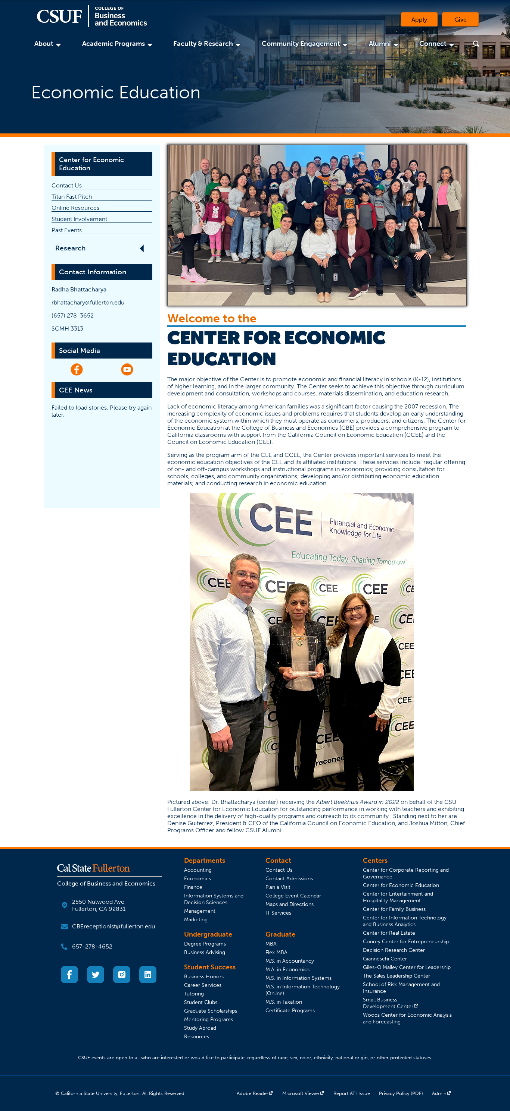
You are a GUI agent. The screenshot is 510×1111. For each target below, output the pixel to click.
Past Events (67, 230)
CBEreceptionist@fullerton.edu (113, 926)
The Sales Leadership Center (396, 975)
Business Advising (204, 952)
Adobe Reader (255, 1093)
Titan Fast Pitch (72, 196)
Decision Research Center (394, 950)
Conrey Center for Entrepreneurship (406, 941)
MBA (271, 943)
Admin (441, 1093)
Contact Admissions (289, 878)
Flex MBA (276, 952)
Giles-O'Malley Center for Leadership (407, 967)
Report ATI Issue (351, 1093)
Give (466, 21)
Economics (197, 878)
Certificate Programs (290, 1010)
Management (199, 911)
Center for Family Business (394, 909)
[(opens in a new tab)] (69, 981)
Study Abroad (200, 1028)
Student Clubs (200, 1002)
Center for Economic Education (91, 164)
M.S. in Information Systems (298, 978)
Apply (419, 19)
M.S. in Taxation (283, 1001)
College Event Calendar (293, 895)
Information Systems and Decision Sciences (213, 899)
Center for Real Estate (389, 932)
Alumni (381, 44)
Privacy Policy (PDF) (401, 1093)
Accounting (198, 870)
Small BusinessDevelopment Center (391, 1003)
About (45, 44)
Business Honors (204, 976)
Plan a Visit (277, 887)
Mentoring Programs (208, 1019)
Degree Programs (205, 943)
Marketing (196, 919)
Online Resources (75, 207)
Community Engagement (302, 44)
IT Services (278, 912)
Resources (196, 1036)
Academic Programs (114, 44)
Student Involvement (79, 218)
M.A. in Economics (287, 969)
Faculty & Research (204, 44)
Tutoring (194, 993)
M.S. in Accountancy (289, 960)
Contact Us (67, 185)
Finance (193, 887)
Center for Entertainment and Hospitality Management (398, 897)
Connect (434, 44)
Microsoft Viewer (303, 1093)
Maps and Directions (289, 904)
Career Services (202, 985)
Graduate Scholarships (210, 1010)
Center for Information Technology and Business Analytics (405, 921)
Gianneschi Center (385, 958)
